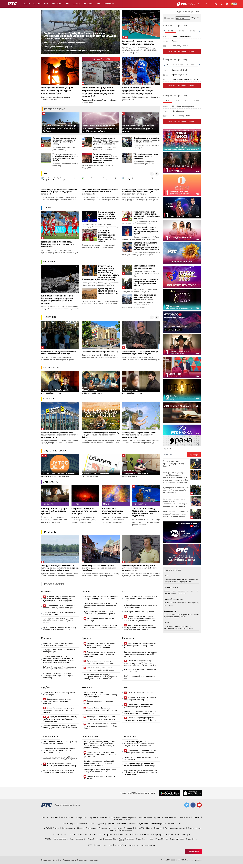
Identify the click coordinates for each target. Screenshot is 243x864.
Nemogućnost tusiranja (173, 599)
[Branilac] (182, 162)
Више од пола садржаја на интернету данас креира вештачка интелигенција (139, 765)
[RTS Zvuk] (182, 322)
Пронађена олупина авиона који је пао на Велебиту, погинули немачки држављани (100, 626)
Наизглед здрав (125, 830)
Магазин (57, 3)
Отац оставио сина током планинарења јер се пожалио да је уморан (145, 297)
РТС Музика (169, 834)
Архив (121, 841)
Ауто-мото (143, 824)
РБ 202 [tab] (196, 101)
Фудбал (45, 687)
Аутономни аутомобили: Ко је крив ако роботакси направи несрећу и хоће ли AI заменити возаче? (139, 568)
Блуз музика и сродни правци (135, 472)
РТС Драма (107, 834)
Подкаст (196, 817)
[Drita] (182, 390)
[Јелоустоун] (182, 344)
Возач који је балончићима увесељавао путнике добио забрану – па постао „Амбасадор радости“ (59, 750)
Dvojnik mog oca (171, 587)
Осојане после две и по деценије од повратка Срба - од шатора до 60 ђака (59, 128)
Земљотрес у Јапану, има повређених (139, 612)
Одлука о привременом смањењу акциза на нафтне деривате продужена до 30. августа (140, 654)
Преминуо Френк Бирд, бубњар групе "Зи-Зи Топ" (100, 777)
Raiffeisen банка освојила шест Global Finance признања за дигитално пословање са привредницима (59, 434)
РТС (98, 3)
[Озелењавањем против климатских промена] (127, 270)
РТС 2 (66, 834)
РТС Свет (84, 834)
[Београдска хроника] (182, 230)
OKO (46, 3)
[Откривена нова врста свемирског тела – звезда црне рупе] (85, 495)
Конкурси (133, 845)
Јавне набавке (120, 845)
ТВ (67, 3)
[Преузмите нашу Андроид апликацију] (169, 793)
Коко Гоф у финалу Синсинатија (140, 692)
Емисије (88, 3)
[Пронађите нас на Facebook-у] (193, 805)
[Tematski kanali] (182, 435)
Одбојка (100, 824)
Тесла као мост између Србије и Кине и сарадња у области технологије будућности (145, 512)
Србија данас (82, 817)
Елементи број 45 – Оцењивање (95, 472)
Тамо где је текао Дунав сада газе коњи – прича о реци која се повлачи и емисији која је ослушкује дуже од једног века (60, 568)
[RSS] (227, 4)
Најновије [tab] (168, 448)
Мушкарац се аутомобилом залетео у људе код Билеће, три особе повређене (99, 613)
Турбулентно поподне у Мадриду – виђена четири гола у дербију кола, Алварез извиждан (147, 215)
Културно (49, 317)
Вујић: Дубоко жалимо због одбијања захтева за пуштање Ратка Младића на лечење (58, 621)
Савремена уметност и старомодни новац (100, 351)
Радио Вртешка (177, 839)
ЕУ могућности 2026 (121, 819)
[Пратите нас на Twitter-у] (186, 805)
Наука (149, 828)
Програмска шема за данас (181, 52)
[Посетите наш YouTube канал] (199, 805)
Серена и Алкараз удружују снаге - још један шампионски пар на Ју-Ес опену (140, 719)
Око (45, 173)
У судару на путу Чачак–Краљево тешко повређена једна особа (59, 651)
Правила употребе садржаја (75, 860)
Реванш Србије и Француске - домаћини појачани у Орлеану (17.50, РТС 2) (100, 710)
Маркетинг (107, 845)
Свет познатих (90, 736)
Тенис (125, 687)
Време (157, 817)
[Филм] (127, 283)
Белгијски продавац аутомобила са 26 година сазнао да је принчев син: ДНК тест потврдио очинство (99, 763)
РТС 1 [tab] (170, 31)
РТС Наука (94, 834)
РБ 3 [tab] (186, 101)
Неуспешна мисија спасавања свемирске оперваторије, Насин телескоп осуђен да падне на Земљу (140, 772)
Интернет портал (147, 845)
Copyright (57, 860)
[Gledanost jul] (182, 253)
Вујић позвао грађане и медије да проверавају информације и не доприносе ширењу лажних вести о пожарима (100, 677)
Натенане (49, 531)
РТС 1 (59, 834)
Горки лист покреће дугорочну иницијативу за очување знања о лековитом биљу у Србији (100, 434)
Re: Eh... (167, 623)
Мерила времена (129, 817)
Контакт (97, 845)
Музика (80, 828)
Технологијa (129, 736)
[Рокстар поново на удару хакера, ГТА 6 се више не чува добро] (55, 495)
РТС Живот (119, 834)
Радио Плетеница (126, 839)
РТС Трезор (156, 834)
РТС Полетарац (183, 834)
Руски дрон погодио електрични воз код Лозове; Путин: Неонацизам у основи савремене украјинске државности (105, 158)
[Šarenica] (182, 367)
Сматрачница (184, 817)
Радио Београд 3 (94, 839)
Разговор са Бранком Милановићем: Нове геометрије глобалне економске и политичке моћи (100, 191)
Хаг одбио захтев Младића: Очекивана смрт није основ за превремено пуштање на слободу (59, 675)
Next (199, 31)
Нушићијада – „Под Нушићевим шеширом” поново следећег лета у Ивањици (59, 352)
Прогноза (169, 18)
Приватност (46, 860)
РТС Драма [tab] (170, 64)
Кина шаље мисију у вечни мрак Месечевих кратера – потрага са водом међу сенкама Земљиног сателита (57, 299)
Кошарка (87, 687)
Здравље (128, 828)
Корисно (49, 398)
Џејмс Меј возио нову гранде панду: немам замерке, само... (141, 758)
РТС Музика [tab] (192, 64)
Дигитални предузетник (175, 828)
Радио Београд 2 (77, 839)
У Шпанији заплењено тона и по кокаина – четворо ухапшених (146, 156)
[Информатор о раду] (182, 554)
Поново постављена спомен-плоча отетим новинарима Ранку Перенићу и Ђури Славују (65, 141)
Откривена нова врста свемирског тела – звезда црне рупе (84, 511)
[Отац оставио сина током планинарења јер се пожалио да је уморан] (127, 299)
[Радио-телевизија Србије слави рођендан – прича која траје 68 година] (140, 122)
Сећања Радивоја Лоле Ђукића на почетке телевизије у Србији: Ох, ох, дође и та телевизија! (59, 191)
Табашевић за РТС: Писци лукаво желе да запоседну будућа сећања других (140, 352)
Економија (128, 638)
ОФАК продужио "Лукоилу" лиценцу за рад (139, 677)
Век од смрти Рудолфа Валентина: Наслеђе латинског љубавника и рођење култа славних (100, 754)
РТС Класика (132, 834)
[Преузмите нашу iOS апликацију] (192, 793)
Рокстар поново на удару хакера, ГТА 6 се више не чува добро (54, 511)
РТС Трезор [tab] (181, 64)
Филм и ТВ (139, 828)
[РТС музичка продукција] (182, 532)
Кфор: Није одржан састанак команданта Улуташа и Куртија (59, 613)
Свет (124, 591)
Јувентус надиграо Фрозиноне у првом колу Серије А (59, 693)
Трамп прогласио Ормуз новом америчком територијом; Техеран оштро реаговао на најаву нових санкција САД (98, 91)
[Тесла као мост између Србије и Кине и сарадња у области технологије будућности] (146, 495)
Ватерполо (121, 824)
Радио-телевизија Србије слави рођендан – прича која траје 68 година (138, 128)
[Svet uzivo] (182, 207)
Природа (158, 828)
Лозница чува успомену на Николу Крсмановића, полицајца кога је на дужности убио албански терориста (106, 141)
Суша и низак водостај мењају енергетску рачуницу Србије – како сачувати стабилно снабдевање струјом (140, 663)
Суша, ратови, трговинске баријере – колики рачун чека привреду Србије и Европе (140, 645)
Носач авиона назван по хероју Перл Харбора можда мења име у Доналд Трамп (60, 758)
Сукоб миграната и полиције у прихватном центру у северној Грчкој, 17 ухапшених (146, 140)
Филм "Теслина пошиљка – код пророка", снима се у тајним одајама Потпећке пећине (146, 282)
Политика (46, 591)
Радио (76, 3)
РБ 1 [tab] (167, 101)
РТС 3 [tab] (192, 31)
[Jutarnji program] (182, 185)
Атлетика (132, 824)
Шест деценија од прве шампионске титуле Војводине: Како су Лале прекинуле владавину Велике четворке (140, 191)
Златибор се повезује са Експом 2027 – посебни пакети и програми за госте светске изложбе (139, 434)
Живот (56, 828)
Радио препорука (55, 450)
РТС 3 (74, 834)
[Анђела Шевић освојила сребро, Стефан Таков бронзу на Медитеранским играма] (127, 231)
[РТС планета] (188, 4)
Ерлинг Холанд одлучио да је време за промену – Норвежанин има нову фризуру (59, 710)
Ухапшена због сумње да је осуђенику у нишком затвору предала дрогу (58, 644)
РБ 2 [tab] (177, 101)
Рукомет (110, 824)
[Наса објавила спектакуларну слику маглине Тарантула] (116, 495)
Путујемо (103, 828)
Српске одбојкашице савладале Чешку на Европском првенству (138, 42)
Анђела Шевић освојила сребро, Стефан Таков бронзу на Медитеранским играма (146, 230)
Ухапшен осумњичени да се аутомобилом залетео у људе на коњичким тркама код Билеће (65, 157)
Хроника (46, 638)
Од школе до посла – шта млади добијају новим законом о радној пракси (100, 662)
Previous (164, 31)
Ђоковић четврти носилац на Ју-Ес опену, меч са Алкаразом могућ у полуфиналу (141, 712)
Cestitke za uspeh (171, 611)
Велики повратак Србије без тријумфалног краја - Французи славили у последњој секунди (137, 90)
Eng (215, 3)
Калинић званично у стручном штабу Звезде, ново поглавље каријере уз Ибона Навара (100, 726)
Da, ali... (167, 575)
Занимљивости (49, 736)
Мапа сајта (193, 851)
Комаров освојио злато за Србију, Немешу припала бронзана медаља (107, 215)
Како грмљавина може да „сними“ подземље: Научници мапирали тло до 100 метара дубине (100, 128)
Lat (207, 3)
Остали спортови (158, 824)
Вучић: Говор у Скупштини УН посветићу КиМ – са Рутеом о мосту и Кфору (59, 628)
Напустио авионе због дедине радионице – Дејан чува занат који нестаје (60, 764)
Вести (26, 3)
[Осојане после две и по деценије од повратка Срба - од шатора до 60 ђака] (60, 122)
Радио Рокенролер (144, 839)
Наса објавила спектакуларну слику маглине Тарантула (112, 511)
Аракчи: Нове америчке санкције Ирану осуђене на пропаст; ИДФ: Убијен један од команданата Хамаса (140, 627)
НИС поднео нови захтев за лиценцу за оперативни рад (140, 670)
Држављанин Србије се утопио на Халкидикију (99, 619)
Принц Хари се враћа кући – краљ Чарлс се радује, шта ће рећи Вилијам (100, 771)
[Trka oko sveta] (182, 140)
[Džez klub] (182, 299)
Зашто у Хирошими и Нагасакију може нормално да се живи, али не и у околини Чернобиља (99, 568)
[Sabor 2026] (182, 277)
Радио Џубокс (161, 839)
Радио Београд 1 (60, 839)
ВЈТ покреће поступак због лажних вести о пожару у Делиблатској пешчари (59, 668)
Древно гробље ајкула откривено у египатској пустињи (108, 290)
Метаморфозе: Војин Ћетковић (55, 390)
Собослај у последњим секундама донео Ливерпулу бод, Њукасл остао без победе (107, 236)
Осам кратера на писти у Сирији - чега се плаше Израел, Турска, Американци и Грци (58, 90)
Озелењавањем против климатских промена (144, 267)
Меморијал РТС (174, 824)
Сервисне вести (169, 817)
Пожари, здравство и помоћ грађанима (58, 472)
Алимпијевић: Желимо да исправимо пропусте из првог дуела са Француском (100, 718)
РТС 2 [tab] (181, 31)
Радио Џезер (192, 839)
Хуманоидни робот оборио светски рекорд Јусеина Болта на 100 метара (140, 751)
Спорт (37, 3)
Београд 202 (110, 839)
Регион (86, 591)
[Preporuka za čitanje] (182, 412)
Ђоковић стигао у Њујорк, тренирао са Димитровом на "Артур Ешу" (140, 698)
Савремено (50, 481)
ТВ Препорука (52, 367)
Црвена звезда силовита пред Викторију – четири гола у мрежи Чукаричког (57, 244)
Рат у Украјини (145, 817)
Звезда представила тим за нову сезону (98, 702)
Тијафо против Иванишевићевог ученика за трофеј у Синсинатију (139, 705)
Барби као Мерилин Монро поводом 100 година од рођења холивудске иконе (59, 771)
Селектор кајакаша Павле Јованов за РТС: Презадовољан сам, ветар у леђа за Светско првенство (146, 246)
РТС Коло (144, 834)
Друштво (87, 638)
